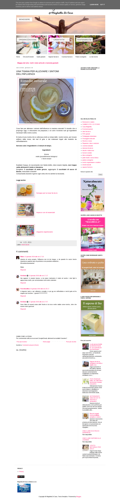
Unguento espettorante (44, 232)
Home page (46, 341)
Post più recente (22, 341)
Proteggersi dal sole (88, 138)
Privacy (21, 471)
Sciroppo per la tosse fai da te (46, 193)
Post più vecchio (71, 341)
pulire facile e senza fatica (90, 157)
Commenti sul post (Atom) (30, 345)
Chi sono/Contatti (28, 57)
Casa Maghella (87, 126)
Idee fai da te (86, 131)
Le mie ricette (93, 57)
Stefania (23, 275)
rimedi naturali (25, 244)
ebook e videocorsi (88, 150)
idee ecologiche (87, 155)
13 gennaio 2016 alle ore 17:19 (34, 256)
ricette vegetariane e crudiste (91, 162)
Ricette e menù (87, 141)
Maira (22, 256)
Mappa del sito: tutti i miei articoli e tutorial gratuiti (37, 63)
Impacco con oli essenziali (45, 212)
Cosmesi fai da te (67, 57)
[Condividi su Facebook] (29, 242)
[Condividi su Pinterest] (31, 242)
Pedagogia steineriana (89, 136)
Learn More (94, 4)
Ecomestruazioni (87, 129)
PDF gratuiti (86, 134)
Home (18, 57)
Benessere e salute (88, 122)
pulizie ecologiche (87, 160)
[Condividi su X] (27, 242)
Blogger (78, 496)
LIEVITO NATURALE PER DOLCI (95, 447)
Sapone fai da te (53, 57)
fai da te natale (87, 153)
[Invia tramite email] (24, 242)
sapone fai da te (87, 167)
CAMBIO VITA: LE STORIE (91, 124)
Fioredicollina (25, 288)
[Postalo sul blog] (26, 242)
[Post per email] (20, 242)
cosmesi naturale (87, 146)
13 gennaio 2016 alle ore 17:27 (38, 275)
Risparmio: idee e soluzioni (90, 143)
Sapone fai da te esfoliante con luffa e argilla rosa (96, 363)
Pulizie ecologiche (80, 57)
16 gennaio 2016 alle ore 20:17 (39, 288)
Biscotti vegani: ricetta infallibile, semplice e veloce (95, 415)
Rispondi (23, 270)
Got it (102, 4)
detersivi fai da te (87, 148)
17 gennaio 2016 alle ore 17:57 (38, 302)
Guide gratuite (41, 57)
